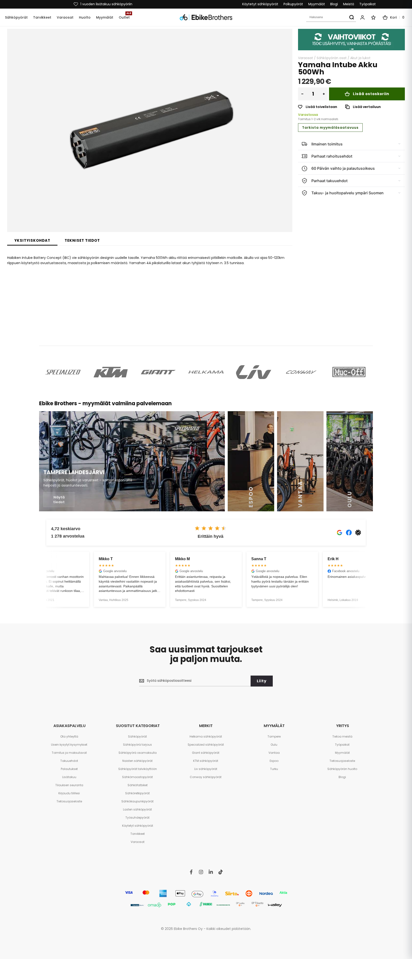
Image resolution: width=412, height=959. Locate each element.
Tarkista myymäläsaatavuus (330, 127)
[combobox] (331, 17)
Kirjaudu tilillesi (69, 793)
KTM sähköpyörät (205, 761)
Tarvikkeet (137, 834)
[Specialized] (63, 372)
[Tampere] (132, 461)
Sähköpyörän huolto (342, 769)
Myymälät (316, 4)
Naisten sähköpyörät (137, 761)
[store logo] (206, 17)
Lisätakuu (69, 777)
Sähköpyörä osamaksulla (137, 753)
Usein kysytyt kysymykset (69, 745)
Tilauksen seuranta (69, 785)
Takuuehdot (69, 761)
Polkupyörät (293, 4)
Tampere (274, 736)
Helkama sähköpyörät (206, 736)
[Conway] (301, 372)
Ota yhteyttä (69, 736)
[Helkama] (206, 372)
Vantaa (274, 753)
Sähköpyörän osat (332, 58)
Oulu (274, 745)
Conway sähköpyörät (205, 777)
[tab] (32, 241)
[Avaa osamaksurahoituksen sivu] (351, 39)
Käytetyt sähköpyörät (260, 4)
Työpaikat (367, 4)
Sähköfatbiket (138, 785)
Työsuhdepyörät (137, 817)
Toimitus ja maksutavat (69, 753)
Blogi (334, 4)
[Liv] (254, 372)
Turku (274, 769)
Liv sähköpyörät (205, 769)
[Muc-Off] (349, 372)
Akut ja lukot (360, 58)
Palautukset (69, 769)
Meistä (348, 4)
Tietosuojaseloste (69, 801)
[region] (351, 39)
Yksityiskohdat (32, 240)
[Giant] (158, 372)
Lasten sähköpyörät (137, 809)
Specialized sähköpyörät (206, 745)
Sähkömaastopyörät (137, 777)
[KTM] (110, 372)
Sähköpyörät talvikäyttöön (137, 769)
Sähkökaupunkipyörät (137, 801)
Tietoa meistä (342, 736)
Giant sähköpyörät (205, 753)
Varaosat (305, 58)
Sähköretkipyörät (137, 793)
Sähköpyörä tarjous (137, 745)
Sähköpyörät (137, 736)
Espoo (274, 761)
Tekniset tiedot (82, 240)
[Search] (351, 17)
